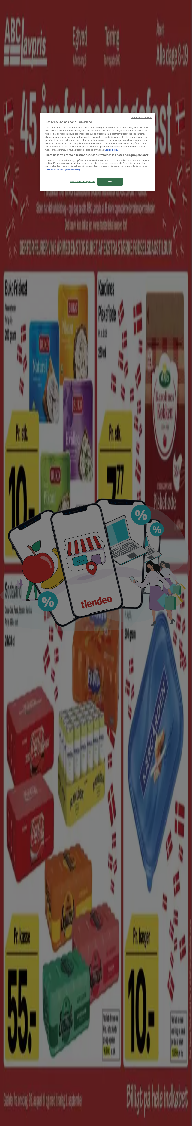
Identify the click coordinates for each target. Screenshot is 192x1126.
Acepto (110, 181)
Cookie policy (111, 149)
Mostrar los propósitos (82, 181)
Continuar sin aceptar (141, 117)
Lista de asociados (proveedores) (62, 169)
